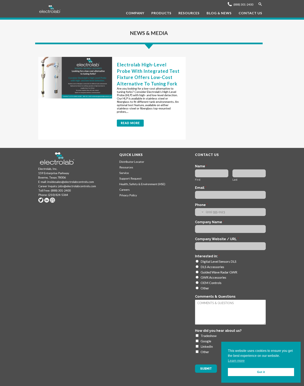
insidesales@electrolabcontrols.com (70, 181)
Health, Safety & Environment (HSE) (142, 184)
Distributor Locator (131, 161)
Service (124, 173)
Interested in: (207, 256)
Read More (130, 123)
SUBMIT (206, 368)
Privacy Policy (128, 195)
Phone (201, 205)
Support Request (130, 178)
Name (201, 166)
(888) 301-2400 (243, 4)
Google (206, 341)
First (197, 179)
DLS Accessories (212, 267)
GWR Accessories (213, 277)
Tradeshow (209, 336)
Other (205, 288)
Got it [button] (261, 372)
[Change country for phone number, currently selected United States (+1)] (199, 212)
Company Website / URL (217, 239)
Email (200, 188)
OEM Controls (211, 283)
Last (234, 179)
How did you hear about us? (218, 331)
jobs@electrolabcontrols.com (77, 186)
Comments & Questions (215, 296)
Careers (124, 189)
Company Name (209, 222)
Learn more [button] (236, 360)
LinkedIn (207, 346)
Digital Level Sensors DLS (218, 261)
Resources (126, 167)
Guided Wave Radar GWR (219, 272)
